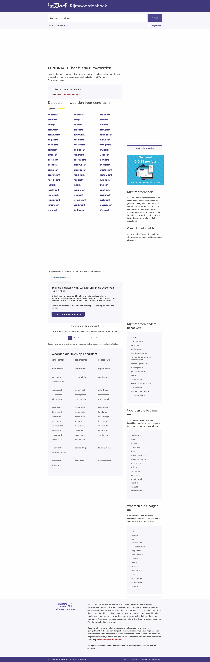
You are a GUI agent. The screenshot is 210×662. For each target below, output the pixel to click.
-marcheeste (136, 543)
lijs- (132, 451)
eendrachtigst (81, 448)
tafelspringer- (137, 471)
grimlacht (53, 170)
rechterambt (136, 379)
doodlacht (53, 144)
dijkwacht (105, 139)
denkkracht (57, 412)
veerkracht (80, 435)
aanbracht (53, 114)
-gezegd (134, 535)
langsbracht (106, 205)
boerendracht (58, 377)
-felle (133, 562)
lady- (133, 467)
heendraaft (80, 417)
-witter (134, 586)
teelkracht (79, 430)
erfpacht (52, 154)
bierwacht (53, 129)
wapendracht (104, 399)
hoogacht (78, 180)
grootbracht (106, 170)
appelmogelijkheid (139, 363)
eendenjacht (80, 390)
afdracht (55, 465)
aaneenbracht (104, 461)
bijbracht (78, 129)
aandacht (78, 114)
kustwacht (105, 200)
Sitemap (134, 659)
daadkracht (106, 134)
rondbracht (56, 430)
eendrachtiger (58, 448)
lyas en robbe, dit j (139, 371)
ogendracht (104, 368)
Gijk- (133, 439)
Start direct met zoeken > (68, 314)
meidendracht (58, 382)
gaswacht (53, 159)
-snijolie (134, 566)
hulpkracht (105, 180)
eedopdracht (57, 390)
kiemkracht (53, 195)
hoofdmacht (106, 175)
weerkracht (57, 439)
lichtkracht (79, 210)
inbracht (52, 184)
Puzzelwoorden (61, 277)
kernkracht (53, 190)
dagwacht (53, 139)
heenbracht (80, 368)
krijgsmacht (80, 200)
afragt (77, 119)
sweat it (134, 345)
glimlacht (104, 159)
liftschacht (105, 210)
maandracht (57, 426)
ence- (133, 443)
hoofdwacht (54, 180)
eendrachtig (81, 359)
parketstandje (137, 395)
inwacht (104, 184)
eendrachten (58, 359)
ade (132, 337)
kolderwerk (136, 349)
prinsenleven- (137, 491)
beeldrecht (56, 407)
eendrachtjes (104, 377)
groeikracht (80, 170)
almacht (104, 124)
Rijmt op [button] (53, 18)
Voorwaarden (155, 659)
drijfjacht (52, 149)
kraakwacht (54, 200)
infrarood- (135, 463)
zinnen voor (67, 94)
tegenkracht (80, 399)
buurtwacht (79, 134)
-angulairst (136, 551)
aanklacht (105, 114)
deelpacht (79, 139)
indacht (77, 184)
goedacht (52, 164)
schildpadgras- (137, 455)
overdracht (103, 426)
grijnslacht (105, 164)
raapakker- (136, 487)
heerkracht (56, 421)
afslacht (104, 119)
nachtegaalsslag (138, 353)
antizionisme (136, 387)
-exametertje (136, 582)
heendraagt (103, 417)
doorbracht (79, 144)
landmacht (53, 205)
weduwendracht (59, 452)
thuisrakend (136, 341)
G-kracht (104, 154)
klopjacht (78, 195)
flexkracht (79, 154)
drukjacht (104, 149)
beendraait (80, 407)
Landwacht (79, 205)
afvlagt (51, 124)
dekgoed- (135, 435)
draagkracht (106, 144)
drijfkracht (79, 149)
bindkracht (103, 407)
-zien (133, 539)
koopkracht (105, 195)
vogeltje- (135, 483)
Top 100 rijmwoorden (144, 148)
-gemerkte (135, 570)
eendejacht (57, 368)
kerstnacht (105, 190)
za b (132, 375)
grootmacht (54, 175)
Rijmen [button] (155, 18)
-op (132, 531)
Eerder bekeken (56, 25)
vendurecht (103, 435)
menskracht (80, 426)
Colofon (143, 659)
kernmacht (79, 190)
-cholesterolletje (138, 547)
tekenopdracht (104, 448)
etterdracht (103, 390)
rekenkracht (57, 399)
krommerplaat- (137, 459)
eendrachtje (104, 359)
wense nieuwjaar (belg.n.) (142, 383)
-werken (134, 558)
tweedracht (57, 435)
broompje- (135, 447)
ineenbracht (103, 395)
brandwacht (54, 134)
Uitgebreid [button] (156, 25)
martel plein (136, 368)
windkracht (80, 439)
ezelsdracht (57, 395)
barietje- (134, 475)
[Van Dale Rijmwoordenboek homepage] (59, 6)
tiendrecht (102, 430)
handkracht (79, 175)
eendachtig (80, 412)
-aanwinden (136, 555)
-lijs (132, 574)
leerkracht (53, 210)
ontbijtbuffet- (137, 479)
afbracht (52, 119)
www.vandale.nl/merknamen (109, 639)
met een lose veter (139, 391)
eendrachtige (81, 377)
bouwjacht (105, 129)
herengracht (80, 395)
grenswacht (80, 164)
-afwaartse (136, 578)
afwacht (78, 124)
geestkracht (80, 159)
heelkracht (56, 417)
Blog (126, 659)
